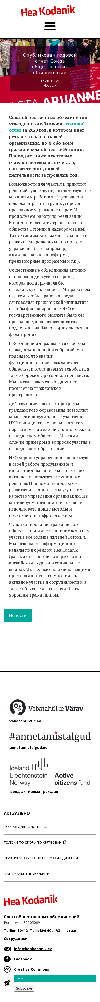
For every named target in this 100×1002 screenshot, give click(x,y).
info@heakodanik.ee (33, 948)
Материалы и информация (28, 873)
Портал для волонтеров (26, 826)
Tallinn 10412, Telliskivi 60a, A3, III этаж (40, 930)
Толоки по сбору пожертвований (35, 842)
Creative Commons (31, 969)
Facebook (23, 959)
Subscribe (24, 988)
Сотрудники (16, 938)
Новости (50, 85)
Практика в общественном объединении (41, 858)
